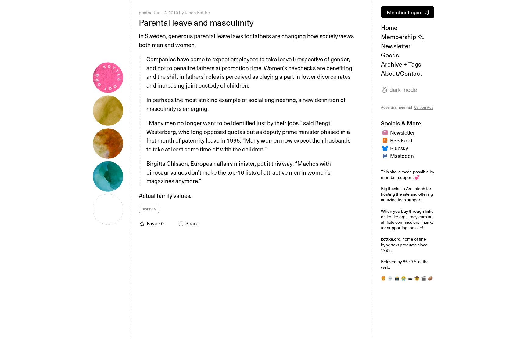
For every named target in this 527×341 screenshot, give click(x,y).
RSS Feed (401, 140)
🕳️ (410, 278)
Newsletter (395, 45)
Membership (399, 36)
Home (389, 27)
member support (397, 177)
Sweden (149, 209)
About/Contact (401, 73)
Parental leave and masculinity (196, 22)
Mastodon (402, 156)
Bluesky (399, 148)
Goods (390, 55)
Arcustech (415, 188)
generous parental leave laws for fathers (219, 35)
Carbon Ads (423, 107)
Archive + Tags (401, 64)
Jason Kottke (197, 12)
